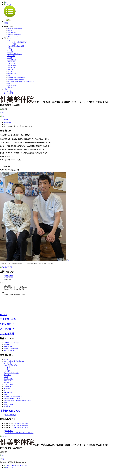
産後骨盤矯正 (11, 32)
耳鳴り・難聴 (11, 65)
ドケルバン (11, 48)
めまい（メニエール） (14, 54)
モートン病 (11, 56)
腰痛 (8, 75)
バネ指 (9, 50)
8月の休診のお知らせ (21, 423)
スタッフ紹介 (8, 91)
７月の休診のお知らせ (21, 425)
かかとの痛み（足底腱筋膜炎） (17, 42)
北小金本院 (10, 410)
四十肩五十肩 (11, 60)
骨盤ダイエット (12, 36)
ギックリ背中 (11, 44)
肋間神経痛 (11, 67)
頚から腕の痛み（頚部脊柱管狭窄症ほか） (21, 81)
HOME (6, 119)
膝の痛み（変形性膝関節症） (17, 77)
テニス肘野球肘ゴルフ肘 (15, 46)
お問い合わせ (7, 324)
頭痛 (8, 83)
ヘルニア (10, 52)
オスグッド (11, 40)
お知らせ (7, 89)
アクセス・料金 (8, 319)
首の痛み (10, 87)
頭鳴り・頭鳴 (11, 85)
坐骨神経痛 (11, 62)
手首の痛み (11, 63)
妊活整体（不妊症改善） (15, 28)
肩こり (9, 71)
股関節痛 (10, 69)
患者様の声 (7, 122)
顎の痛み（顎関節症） (14, 34)
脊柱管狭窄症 (11, 73)
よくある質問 (8, 93)
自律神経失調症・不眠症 (15, 79)
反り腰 (9, 58)
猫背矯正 (10, 30)
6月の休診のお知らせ (21, 427)
